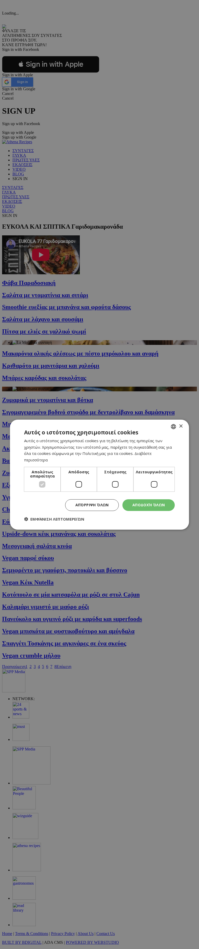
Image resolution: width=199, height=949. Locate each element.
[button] (54, 519)
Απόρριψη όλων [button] (92, 504)
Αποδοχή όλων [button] (148, 504)
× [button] (181, 426)
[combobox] (173, 426)
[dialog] (99, 474)
